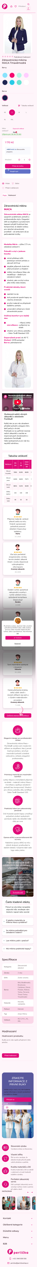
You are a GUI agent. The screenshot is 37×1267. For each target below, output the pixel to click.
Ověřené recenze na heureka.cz (18, 715)
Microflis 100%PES (21, 1003)
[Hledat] (28, 4)
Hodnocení (12, 195)
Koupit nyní (14, 171)
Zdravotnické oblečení (22, 966)
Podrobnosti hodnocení (22, 57)
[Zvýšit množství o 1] (29, 160)
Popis (5, 195)
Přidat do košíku (17, 166)
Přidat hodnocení (10, 1055)
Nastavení (18, 643)
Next (32, 1192)
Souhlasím (19, 638)
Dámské (21, 1009)
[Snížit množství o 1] (19, 160)
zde (17, 633)
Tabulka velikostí (27, 106)
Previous (28, 1192)
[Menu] (28, 8)
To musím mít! (18, 892)
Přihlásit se (10, 1100)
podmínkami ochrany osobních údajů (21, 1114)
